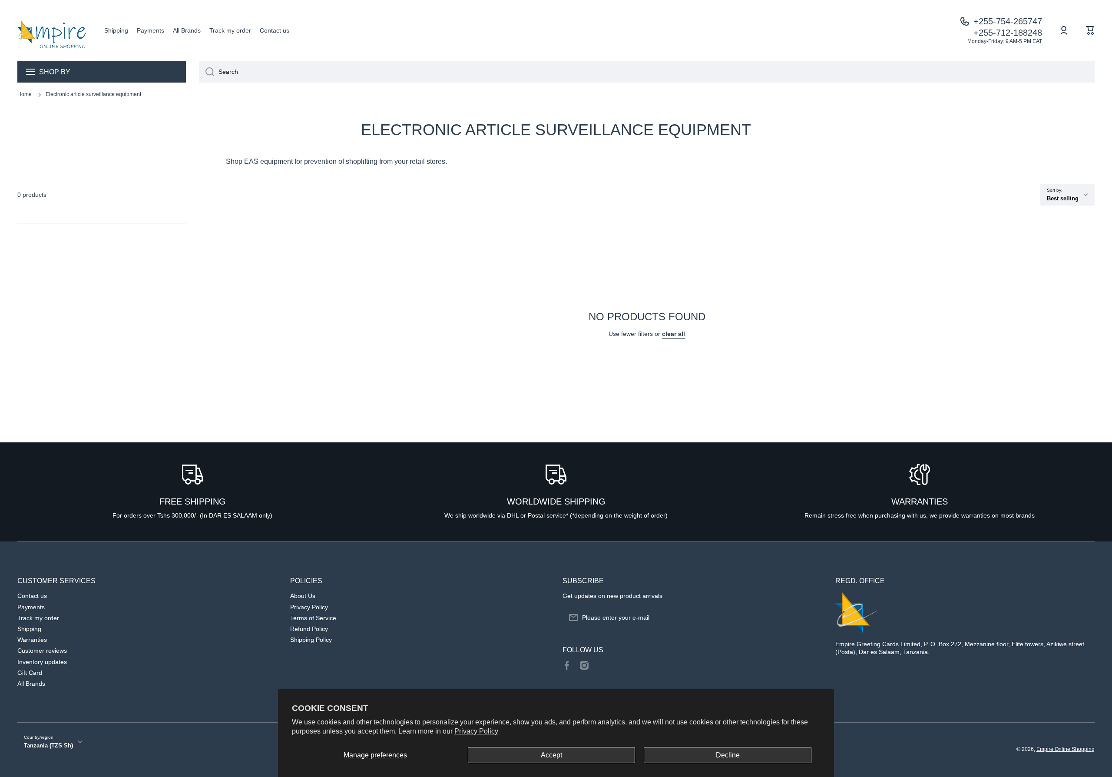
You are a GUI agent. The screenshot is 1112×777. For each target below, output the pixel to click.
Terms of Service (313, 617)
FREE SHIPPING (192, 501)
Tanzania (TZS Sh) (48, 745)
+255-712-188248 (1007, 32)
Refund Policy (309, 628)
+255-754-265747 (1007, 21)
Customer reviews (42, 650)
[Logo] (52, 30)
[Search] (206, 72)
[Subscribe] (811, 617)
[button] (1090, 30)
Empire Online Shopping (1065, 749)
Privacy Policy (476, 731)
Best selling (1063, 198)
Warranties (32, 639)
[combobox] (647, 72)
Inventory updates (42, 661)
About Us (302, 595)
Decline (728, 755)
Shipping (29, 628)
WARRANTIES (919, 501)
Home (24, 94)
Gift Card (29, 672)
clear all (673, 333)
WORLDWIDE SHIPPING (556, 501)
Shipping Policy (311, 639)
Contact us (32, 595)
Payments (31, 607)
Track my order (38, 617)
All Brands (31, 683)
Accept (551, 755)
